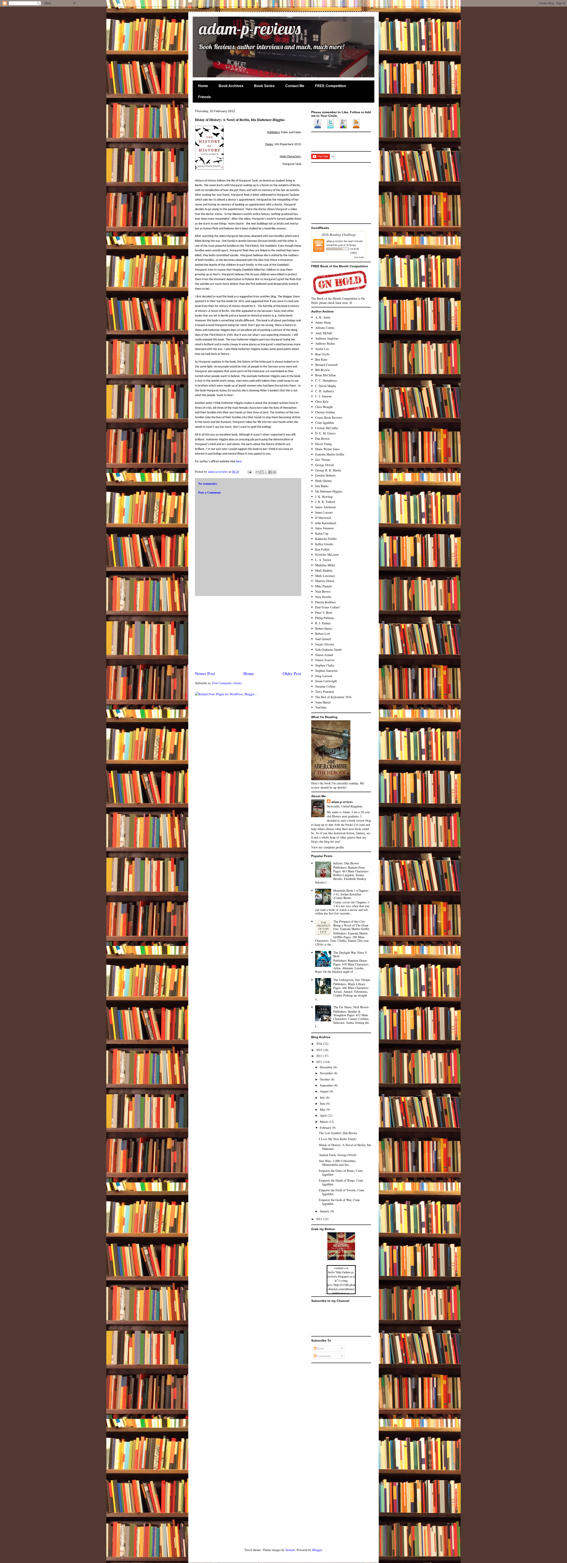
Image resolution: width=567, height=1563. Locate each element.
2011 (319, 1219)
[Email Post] (249, 471)
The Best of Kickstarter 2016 (333, 697)
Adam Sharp (323, 322)
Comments (324, 1356)
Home (203, 86)
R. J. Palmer (323, 623)
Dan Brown (322, 438)
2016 (319, 1043)
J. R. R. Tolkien (325, 502)
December (326, 1067)
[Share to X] (266, 472)
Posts (320, 1348)
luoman (290, 1550)
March (324, 1121)
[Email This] (257, 472)
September (327, 1085)
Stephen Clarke (324, 665)
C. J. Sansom (323, 396)
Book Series (264, 86)
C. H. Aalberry (324, 391)
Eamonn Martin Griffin (329, 454)
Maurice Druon (324, 581)
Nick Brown (322, 591)
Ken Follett (322, 549)
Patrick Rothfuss (325, 602)
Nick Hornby (323, 597)
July (323, 1097)
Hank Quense (323, 481)
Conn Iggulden (324, 422)
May (323, 1109)
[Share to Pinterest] (274, 472)
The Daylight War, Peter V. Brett (350, 954)
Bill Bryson (322, 370)
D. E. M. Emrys (325, 433)
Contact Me (294, 86)
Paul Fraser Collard (327, 607)
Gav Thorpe (322, 459)
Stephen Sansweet (326, 670)
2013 (319, 1056)
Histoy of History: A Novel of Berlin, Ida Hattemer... (345, 1147)
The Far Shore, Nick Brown (351, 1007)
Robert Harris (323, 628)
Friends (204, 97)
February (326, 1127)
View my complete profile (327, 847)
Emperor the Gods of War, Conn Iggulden (339, 1202)
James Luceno (324, 512)
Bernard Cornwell (326, 365)
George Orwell (324, 465)
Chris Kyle (321, 401)
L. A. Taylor (323, 560)
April (323, 1115)
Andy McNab (323, 333)
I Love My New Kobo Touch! (338, 1139)
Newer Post (205, 673)
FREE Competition (330, 86)
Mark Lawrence (325, 576)
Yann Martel (323, 702)
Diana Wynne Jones (327, 449)
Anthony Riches (325, 343)
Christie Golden (325, 412)
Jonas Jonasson (324, 528)
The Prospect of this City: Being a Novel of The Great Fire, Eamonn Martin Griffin (351, 925)
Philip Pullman (324, 618)
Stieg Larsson (323, 676)
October (325, 1079)
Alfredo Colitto (324, 328)
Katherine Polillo (326, 539)
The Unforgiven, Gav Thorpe (351, 980)
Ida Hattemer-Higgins (328, 491)
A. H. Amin (322, 317)
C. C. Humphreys (326, 380)
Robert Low (322, 633)
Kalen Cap (321, 533)
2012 (319, 1062)
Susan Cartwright (326, 681)
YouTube (320, 707)
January (325, 1211)
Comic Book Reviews (328, 417)
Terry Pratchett (324, 692)
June (323, 1103)
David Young (323, 444)
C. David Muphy (325, 386)
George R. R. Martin (328, 470)
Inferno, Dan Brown (346, 863)
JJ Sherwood (323, 518)
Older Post (292, 673)
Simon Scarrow (325, 660)
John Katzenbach (325, 523)
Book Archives (231, 86)
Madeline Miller (325, 565)
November (327, 1073)
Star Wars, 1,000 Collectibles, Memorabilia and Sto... (337, 1163)
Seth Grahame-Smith (328, 649)
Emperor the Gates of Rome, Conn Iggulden (341, 1172)
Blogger (317, 1550)
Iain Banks (321, 486)
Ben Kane (321, 359)
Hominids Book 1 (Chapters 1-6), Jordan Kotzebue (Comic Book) (350, 894)
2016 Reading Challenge (339, 234)
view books (359, 257)
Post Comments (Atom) (227, 683)
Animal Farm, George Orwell (337, 1155)
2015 (319, 1050)
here (239, 461)
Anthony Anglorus (326, 338)
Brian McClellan (325, 375)
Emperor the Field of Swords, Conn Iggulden (341, 1192)
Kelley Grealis (324, 544)
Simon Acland (324, 655)
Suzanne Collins (325, 686)
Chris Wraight (324, 407)
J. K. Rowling (324, 496)
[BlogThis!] (262, 472)
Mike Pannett (323, 586)
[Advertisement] (248, 633)
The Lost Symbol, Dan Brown (338, 1133)
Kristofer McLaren (327, 554)
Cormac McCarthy (326, 428)
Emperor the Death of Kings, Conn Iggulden (341, 1182)
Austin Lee (322, 349)
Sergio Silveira (324, 644)
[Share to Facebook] (270, 472)
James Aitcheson (325, 507)
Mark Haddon (323, 570)
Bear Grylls (322, 354)
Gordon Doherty (325, 475)
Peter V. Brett (323, 612)
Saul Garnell (323, 639)
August (325, 1091)
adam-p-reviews (235, 29)
